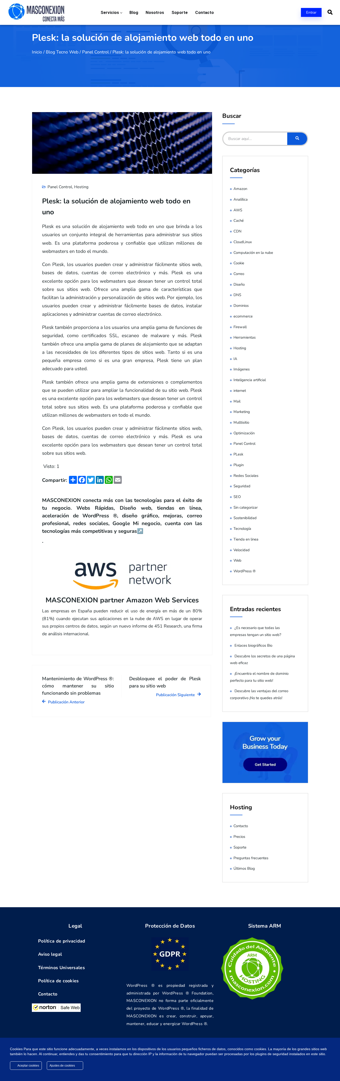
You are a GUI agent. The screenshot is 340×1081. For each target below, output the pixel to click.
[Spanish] (283, 12)
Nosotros (155, 12)
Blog (133, 12)
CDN (237, 231)
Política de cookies (58, 981)
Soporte (179, 12)
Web (237, 560)
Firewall (240, 326)
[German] (270, 12)
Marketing (241, 411)
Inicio (37, 52)
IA (235, 358)
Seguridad (241, 486)
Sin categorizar (245, 507)
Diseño (239, 284)
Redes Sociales (245, 475)
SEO (237, 496)
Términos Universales (61, 968)
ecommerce (243, 316)
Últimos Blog (244, 868)
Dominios (241, 305)
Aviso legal (50, 954)
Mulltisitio (241, 422)
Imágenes (241, 369)
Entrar (311, 12)
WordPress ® (244, 571)
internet (239, 390)
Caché (238, 220)
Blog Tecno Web (62, 52)
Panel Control (95, 52)
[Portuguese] (276, 12)
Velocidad (241, 549)
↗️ (140, 531)
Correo (238, 273)
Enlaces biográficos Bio (253, 645)
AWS (237, 210)
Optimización (244, 433)
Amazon (240, 188)
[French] (263, 12)
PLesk (238, 454)
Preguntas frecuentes (250, 858)
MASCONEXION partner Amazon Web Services (122, 600)
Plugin (238, 464)
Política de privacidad (61, 941)
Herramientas (244, 337)
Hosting (81, 187)
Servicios (110, 12)
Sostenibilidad (245, 517)
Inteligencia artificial (249, 379)
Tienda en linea (245, 539)
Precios (239, 836)
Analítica (240, 199)
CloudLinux (242, 241)
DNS (237, 294)
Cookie (238, 263)
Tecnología (242, 528)
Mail (236, 401)
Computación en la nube (253, 252)
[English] (257, 12)
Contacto (204, 12)
